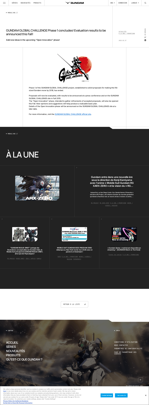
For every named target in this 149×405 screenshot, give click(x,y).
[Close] (146, 395)
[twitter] (145, 37)
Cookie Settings (107, 395)
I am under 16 (121, 395)
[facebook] (145, 40)
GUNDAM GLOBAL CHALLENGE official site (73, 114)
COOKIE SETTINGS (128, 353)
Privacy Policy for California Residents (15, 401)
